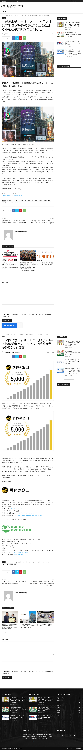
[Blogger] (58, 735)
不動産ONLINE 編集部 (9, 34)
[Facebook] (71, 1)
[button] (79, 11)
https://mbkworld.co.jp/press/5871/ (12, 195)
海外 (8, 203)
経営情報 (8, 15)
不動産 (45, 200)
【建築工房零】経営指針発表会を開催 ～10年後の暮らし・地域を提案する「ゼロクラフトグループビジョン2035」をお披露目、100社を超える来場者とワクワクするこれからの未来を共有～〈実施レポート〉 (28, 267)
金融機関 (16, 203)
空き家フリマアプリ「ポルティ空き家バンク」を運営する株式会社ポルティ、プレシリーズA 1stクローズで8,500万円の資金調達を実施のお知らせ (10, 266)
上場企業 (40, 200)
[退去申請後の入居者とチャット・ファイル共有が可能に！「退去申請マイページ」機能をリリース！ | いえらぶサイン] (60, 51)
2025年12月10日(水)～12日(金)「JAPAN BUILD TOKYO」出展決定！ (72, 43)
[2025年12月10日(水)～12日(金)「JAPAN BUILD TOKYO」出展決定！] (60, 43)
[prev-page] (3, 276)
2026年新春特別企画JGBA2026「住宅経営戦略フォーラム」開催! (73, 34)
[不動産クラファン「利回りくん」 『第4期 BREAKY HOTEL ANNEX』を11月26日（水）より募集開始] (60, 24)
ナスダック (15, 200)
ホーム (3, 15)
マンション (21, 200)
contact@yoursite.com (35, 742)
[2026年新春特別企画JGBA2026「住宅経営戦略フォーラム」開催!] (60, 34)
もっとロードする (68, 60)
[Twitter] (76, 1)
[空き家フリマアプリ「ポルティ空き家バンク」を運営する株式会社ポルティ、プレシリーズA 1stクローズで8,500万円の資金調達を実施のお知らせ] (10, 255)
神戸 (12, 203)
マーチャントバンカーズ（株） (31, 200)
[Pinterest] (20, 38)
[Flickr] (66, 735)
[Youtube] (80, 1)
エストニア (8, 200)
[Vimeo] (78, 1)
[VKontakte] (74, 735)
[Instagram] (73, 1)
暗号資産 (4, 203)
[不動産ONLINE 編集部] (3, 34)
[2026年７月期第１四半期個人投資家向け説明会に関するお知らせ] (45, 255)
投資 (49, 200)
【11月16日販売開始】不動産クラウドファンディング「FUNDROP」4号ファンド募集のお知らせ (41, 222)
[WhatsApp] (24, 38)
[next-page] (5, 276)
